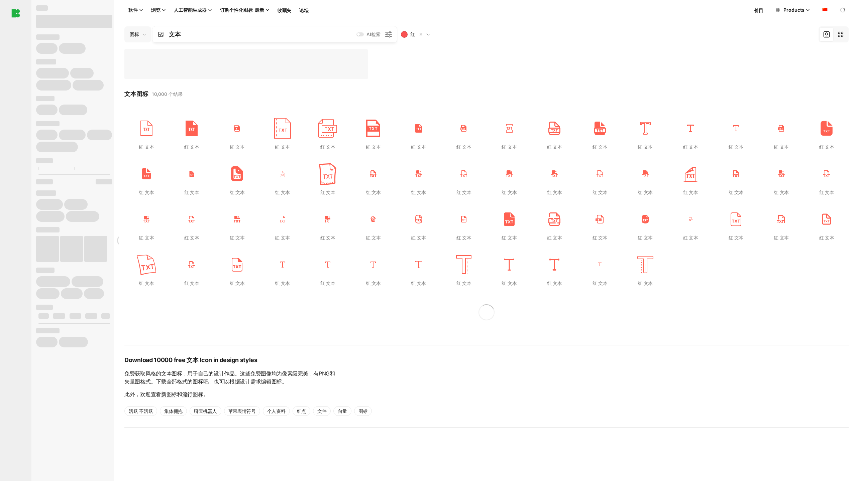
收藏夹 (284, 10)
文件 (321, 411)
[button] (421, 34)
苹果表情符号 (242, 411)
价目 (758, 10)
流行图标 (192, 394)
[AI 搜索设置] (388, 34)
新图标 (169, 394)
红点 (301, 411)
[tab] (826, 34)
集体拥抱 (173, 411)
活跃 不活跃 (141, 411)
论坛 (303, 10)
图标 (362, 411)
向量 (342, 411)
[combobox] (824, 10)
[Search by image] (160, 34)
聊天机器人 (205, 411)
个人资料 (276, 411)
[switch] (360, 34)
